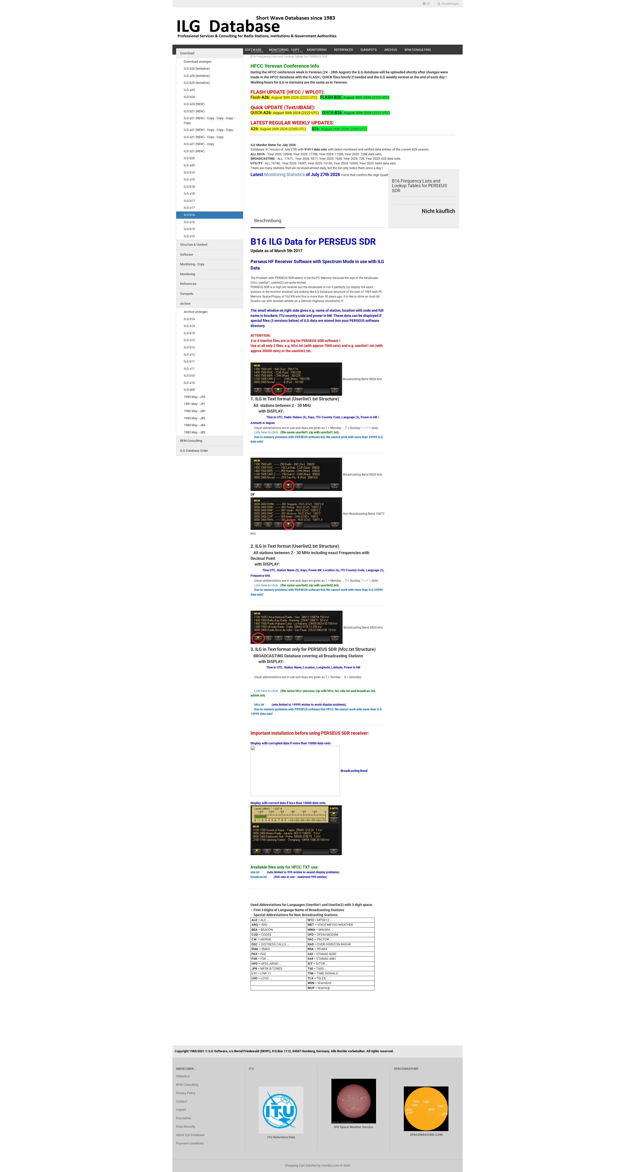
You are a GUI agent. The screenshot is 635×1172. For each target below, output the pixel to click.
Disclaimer (183, 1118)
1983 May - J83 (194, 432)
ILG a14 (189, 326)
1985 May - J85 (194, 418)
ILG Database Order (194, 450)
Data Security (185, 1126)
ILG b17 (189, 201)
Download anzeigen (197, 61)
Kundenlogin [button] (449, 3)
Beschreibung (267, 220)
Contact (181, 1101)
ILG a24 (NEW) (194, 104)
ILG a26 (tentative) (197, 76)
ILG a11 (189, 368)
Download (187, 53)
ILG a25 (189, 90)
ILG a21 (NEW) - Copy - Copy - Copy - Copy (209, 120)
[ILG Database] (257, 26)
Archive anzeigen (196, 312)
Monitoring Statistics (285, 174)
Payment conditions (190, 1143)
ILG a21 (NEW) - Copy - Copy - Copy (208, 130)
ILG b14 (189, 319)
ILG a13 (189, 340)
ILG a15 (189, 236)
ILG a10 (189, 383)
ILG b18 (189, 186)
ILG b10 (189, 375)
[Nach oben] (621, 1164)
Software (186, 254)
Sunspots (186, 294)
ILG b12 (189, 347)
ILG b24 (189, 97)
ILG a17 (189, 208)
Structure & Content (193, 244)
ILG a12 (189, 354)
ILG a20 (189, 165)
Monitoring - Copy (192, 264)
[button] (426, 3)
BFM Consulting (191, 441)
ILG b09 (189, 389)
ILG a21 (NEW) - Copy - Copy (203, 137)
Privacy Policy (185, 1093)
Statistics (183, 1076)
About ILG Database (190, 1135)
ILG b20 (189, 158)
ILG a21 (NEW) (194, 151)
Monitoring (187, 274)
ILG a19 (189, 179)
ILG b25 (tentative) (197, 83)
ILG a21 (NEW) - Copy (199, 144)
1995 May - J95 (194, 397)
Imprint (181, 1110)
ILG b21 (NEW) (194, 111)
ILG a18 (189, 193)
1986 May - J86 (194, 411)
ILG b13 (189, 333)
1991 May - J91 (194, 404)
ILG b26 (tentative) (197, 68)
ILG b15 (189, 229)
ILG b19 (189, 172)
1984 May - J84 (194, 425)
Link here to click (266, 432)
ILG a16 (189, 222)
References (188, 284)
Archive (185, 303)
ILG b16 (189, 215)
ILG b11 (189, 361)
